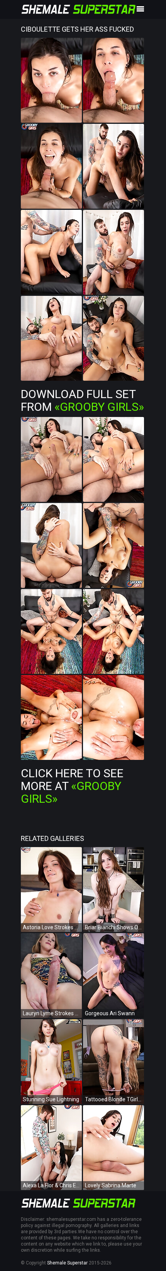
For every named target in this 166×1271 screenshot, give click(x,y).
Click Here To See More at (72, 785)
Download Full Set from (82, 400)
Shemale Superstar (67, 1263)
